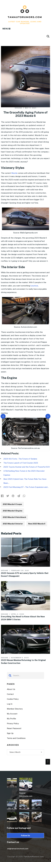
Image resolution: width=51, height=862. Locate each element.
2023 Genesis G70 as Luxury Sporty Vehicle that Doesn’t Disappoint (24, 574)
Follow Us (25, 835)
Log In (9, 704)
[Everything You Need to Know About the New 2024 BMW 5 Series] (25, 595)
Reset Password (14, 728)
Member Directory (15, 709)
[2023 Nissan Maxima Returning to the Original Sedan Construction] (25, 639)
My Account (12, 714)
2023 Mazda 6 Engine (12, 511)
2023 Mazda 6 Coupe (12, 504)
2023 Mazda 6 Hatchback (14, 517)
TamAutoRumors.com (34, 857)
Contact (10, 694)
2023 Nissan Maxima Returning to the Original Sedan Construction (23, 661)
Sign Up (10, 733)
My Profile (11, 719)
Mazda (14, 173)
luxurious (34, 286)
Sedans (18, 108)
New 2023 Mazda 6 (36, 524)
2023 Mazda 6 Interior (13, 524)
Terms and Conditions (16, 738)
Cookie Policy (13, 699)
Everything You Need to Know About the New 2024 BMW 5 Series (23, 618)
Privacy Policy (13, 723)
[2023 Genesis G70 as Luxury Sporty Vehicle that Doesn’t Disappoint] (25, 552)
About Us (11, 689)
